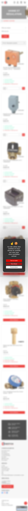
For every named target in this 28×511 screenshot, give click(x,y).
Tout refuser (14, 264)
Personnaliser (14, 267)
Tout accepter (14, 260)
